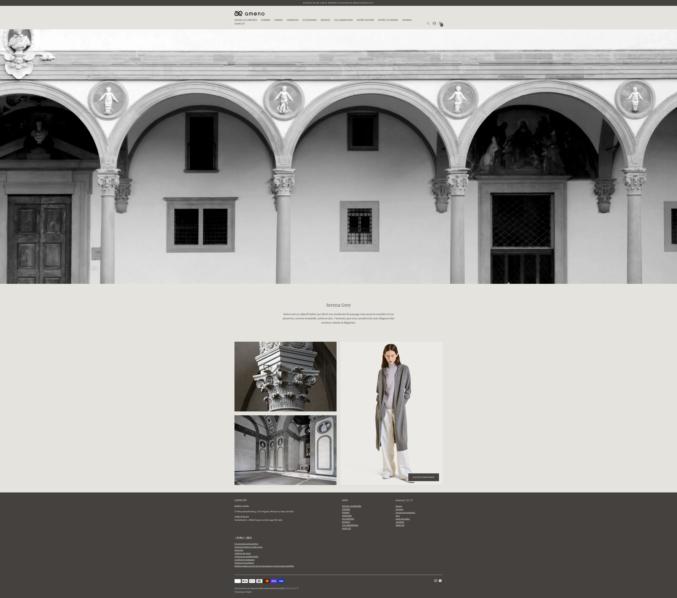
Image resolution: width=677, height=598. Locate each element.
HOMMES (265, 20)
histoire (399, 506)
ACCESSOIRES (310, 20)
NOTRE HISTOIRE (365, 20)
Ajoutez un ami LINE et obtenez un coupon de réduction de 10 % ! (338, 3)
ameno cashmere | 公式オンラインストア (281, 588)
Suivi (398, 515)
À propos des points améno (246, 543)
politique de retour (242, 553)
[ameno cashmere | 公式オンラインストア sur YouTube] (440, 580)
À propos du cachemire (405, 512)
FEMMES (278, 20)
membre (399, 509)
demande (238, 550)
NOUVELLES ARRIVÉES (245, 20)
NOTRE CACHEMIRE (388, 20)
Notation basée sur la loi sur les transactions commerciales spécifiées (264, 566)
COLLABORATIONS (343, 20)
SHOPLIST (239, 23)
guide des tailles (403, 519)
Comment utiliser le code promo (248, 547)
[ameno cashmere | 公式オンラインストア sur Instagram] (435, 580)
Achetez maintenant (424, 477)
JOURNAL (407, 20)
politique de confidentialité (246, 556)
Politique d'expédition (244, 562)
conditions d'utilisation (244, 559)
